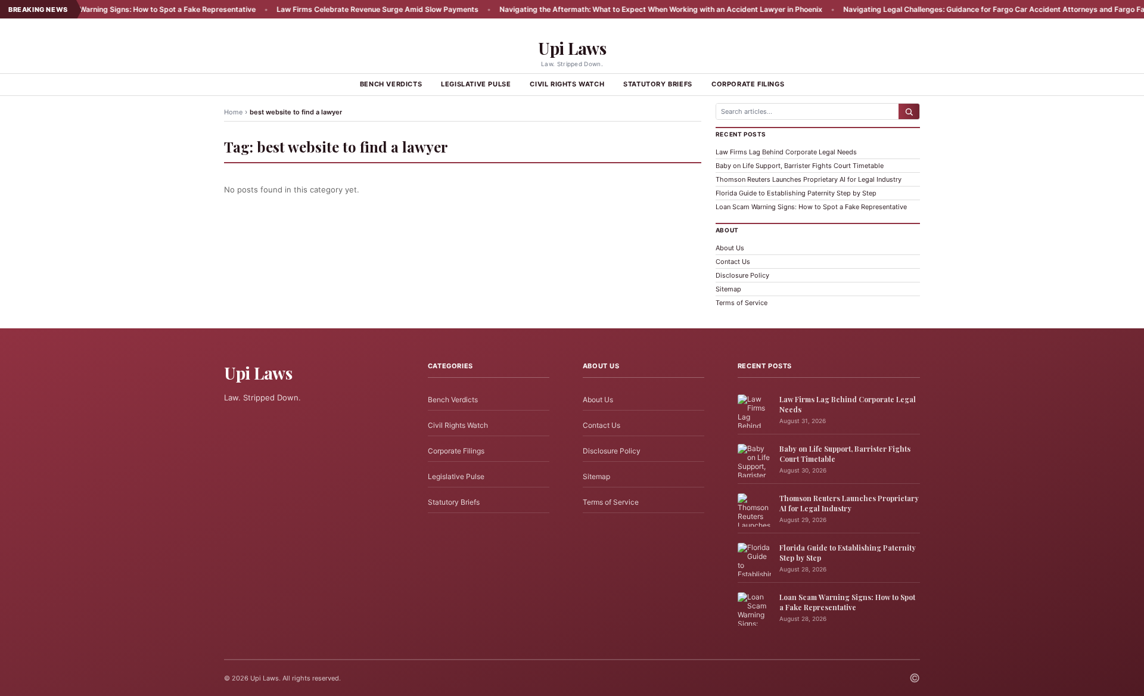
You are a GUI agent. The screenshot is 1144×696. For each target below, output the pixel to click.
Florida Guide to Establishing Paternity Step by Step (796, 193)
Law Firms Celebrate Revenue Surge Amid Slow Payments (339, 9)
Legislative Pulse (476, 84)
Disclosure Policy (742, 275)
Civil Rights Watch (567, 84)
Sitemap (728, 289)
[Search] (909, 111)
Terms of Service (741, 303)
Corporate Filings (747, 84)
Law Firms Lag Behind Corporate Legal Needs (786, 152)
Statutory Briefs (657, 84)
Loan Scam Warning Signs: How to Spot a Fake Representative (109, 9)
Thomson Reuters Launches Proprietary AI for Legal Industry (808, 179)
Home (233, 112)
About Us (730, 248)
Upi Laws (572, 48)
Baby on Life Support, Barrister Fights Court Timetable (800, 165)
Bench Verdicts (391, 84)
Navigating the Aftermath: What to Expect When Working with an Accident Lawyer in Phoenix (622, 9)
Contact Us (733, 261)
